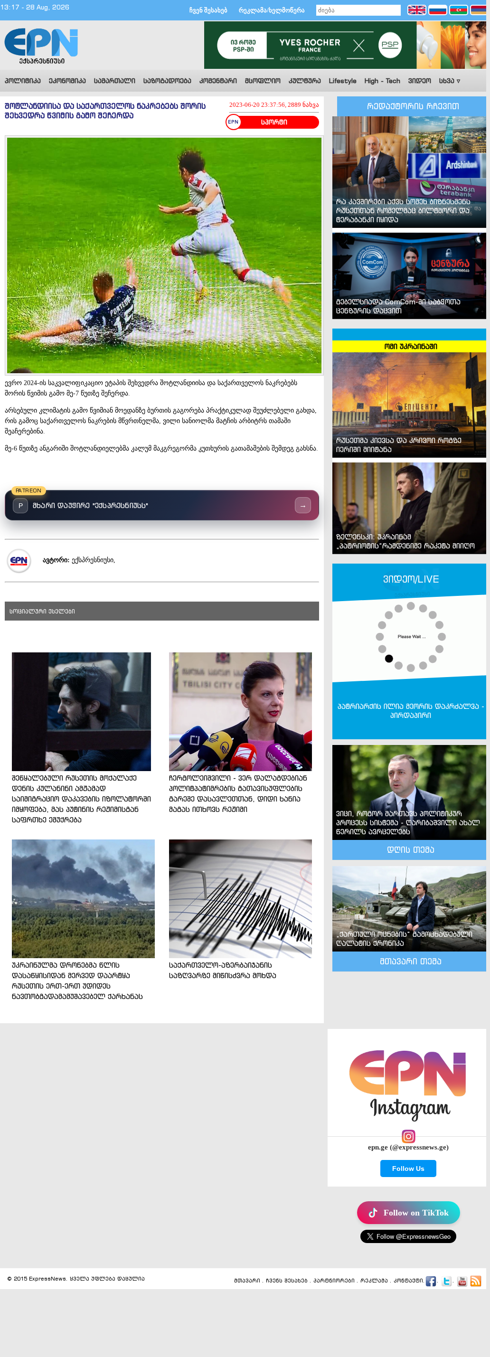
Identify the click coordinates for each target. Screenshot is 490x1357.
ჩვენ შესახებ (208, 10)
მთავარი (247, 1281)
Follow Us (408, 1168)
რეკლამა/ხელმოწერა (272, 10)
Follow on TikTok (416, 1212)
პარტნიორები (334, 1281)
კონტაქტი (408, 1281)
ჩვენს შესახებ (287, 1281)
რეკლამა (374, 1281)
